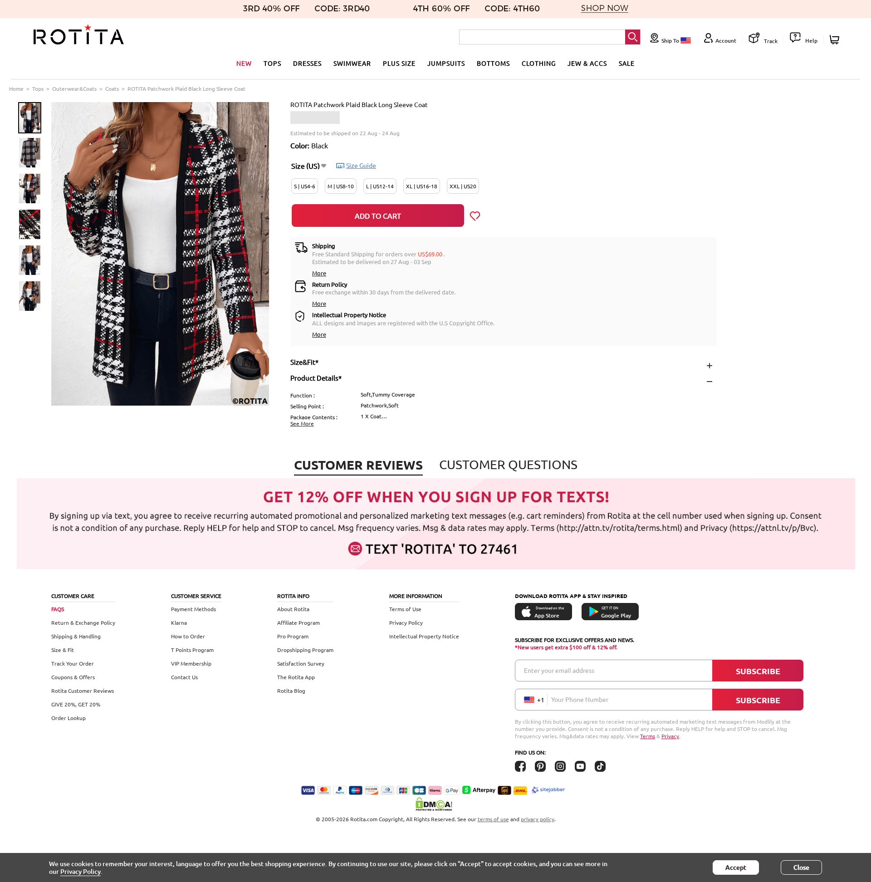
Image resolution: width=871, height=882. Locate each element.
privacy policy (537, 819)
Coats (112, 88)
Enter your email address (559, 670)
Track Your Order (72, 663)
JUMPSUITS (446, 63)
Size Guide (361, 165)
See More (302, 423)
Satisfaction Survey (300, 663)
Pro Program (292, 636)
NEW (244, 63)
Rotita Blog (291, 690)
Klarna (179, 622)
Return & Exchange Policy (83, 622)
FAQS (57, 608)
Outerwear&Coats (74, 88)
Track (770, 40)
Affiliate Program (298, 622)
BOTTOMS (493, 63)
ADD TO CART (378, 215)
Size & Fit (62, 649)
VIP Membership (191, 663)
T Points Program (192, 649)
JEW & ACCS (587, 63)
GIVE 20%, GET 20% (75, 704)
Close (801, 867)
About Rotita (293, 608)
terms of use (493, 819)
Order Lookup (68, 717)
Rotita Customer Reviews (82, 690)
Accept (735, 867)
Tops (38, 88)
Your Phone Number (579, 699)
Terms (647, 736)
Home (16, 88)
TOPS (272, 63)
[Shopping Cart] (836, 39)
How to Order (188, 636)
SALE (627, 63)
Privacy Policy (406, 622)
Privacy (670, 736)
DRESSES (307, 63)
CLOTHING (539, 63)
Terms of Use (405, 608)
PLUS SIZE (399, 63)
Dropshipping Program (305, 649)
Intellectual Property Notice (424, 636)
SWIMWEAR (352, 63)
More (319, 273)
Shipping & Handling (76, 636)
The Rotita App (296, 677)
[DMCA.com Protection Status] (435, 804)
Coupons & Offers (73, 677)
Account (725, 40)
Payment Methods (193, 608)
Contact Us (184, 677)
